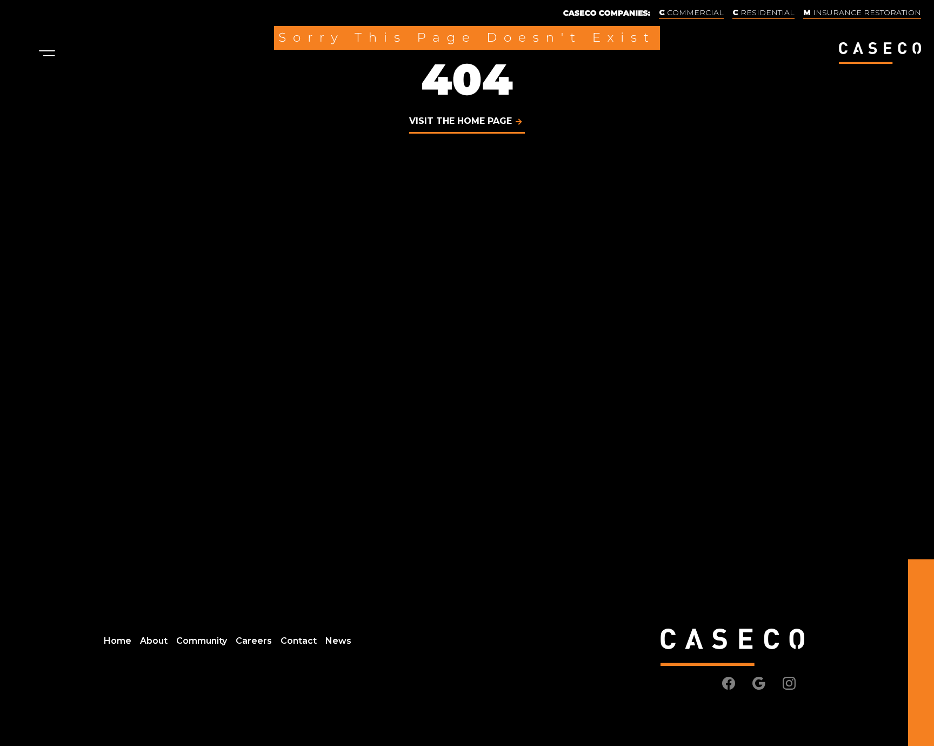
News (338, 641)
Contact (299, 641)
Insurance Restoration (866, 12)
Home (117, 641)
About (154, 641)
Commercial (694, 12)
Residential (766, 12)
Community (201, 641)
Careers (254, 641)
